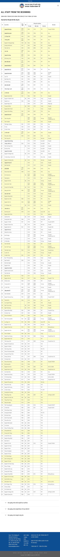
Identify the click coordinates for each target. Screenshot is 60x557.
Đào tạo (26, 545)
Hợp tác (41, 552)
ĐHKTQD (15, 552)
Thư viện (26, 543)
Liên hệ (45, 552)
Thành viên (25, 538)
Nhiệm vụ (26, 541)
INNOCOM (37, 555)
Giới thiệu (26, 535)
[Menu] (58, 5)
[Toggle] (5, 502)
